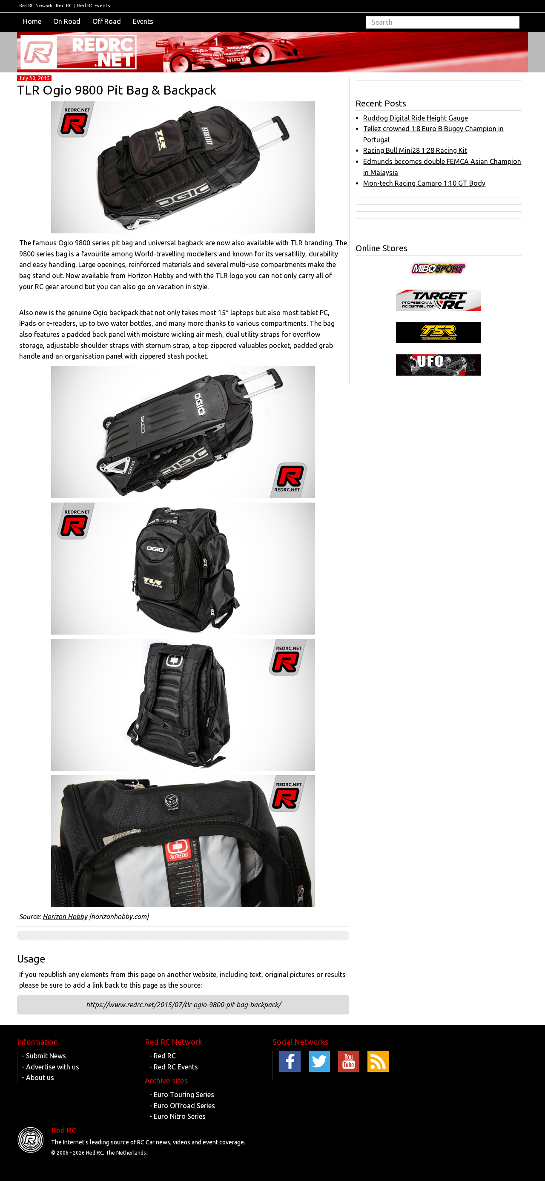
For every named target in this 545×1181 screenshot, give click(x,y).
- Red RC (162, 1056)
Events (143, 21)
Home (32, 21)
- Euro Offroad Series (182, 1105)
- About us (38, 1077)
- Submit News (44, 1056)
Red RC (64, 5)
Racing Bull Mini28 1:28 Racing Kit (415, 150)
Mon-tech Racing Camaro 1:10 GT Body (424, 183)
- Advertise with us (50, 1067)
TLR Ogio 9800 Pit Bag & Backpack (116, 90)
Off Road (106, 21)
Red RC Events (93, 5)
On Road (66, 21)
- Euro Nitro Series (177, 1116)
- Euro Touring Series (181, 1094)
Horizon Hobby (65, 916)
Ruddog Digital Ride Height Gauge (415, 118)
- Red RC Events (173, 1067)
